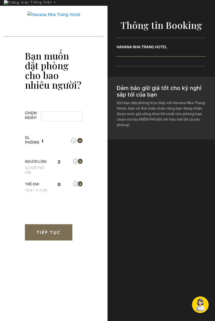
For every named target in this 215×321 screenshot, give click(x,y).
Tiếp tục (48, 232)
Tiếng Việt (41, 2)
